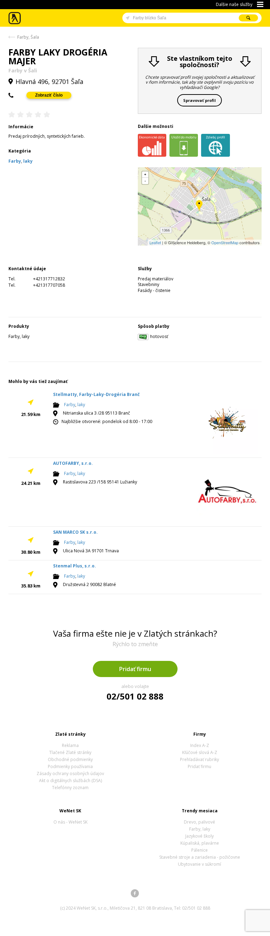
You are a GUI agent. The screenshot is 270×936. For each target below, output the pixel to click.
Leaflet (155, 242)
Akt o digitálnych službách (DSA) (70, 781)
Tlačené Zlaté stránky (70, 752)
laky (81, 405)
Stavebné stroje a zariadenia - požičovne (199, 857)
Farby (69, 405)
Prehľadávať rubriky (199, 759)
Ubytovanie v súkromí (199, 864)
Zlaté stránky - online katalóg (14, 18)
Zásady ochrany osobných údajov (70, 773)
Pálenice (199, 850)
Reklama (70, 745)
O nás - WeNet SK (70, 822)
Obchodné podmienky (70, 759)
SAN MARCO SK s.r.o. (75, 532)
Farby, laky (199, 829)
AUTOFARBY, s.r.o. (73, 463)
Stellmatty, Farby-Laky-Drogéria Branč (96, 394)
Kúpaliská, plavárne (199, 843)
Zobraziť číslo (49, 95)
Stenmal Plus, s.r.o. (74, 566)
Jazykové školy (199, 836)
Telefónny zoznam (70, 788)
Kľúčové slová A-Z (199, 752)
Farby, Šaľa (28, 37)
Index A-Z (199, 745)
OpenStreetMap (224, 242)
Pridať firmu (135, 669)
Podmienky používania (70, 766)
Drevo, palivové (199, 822)
